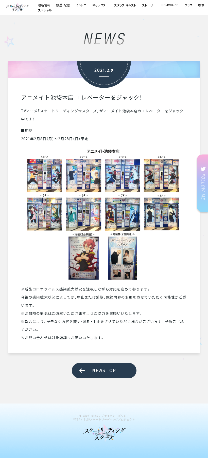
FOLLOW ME (202, 183)
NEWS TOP (104, 370)
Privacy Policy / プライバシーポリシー (103, 415)
